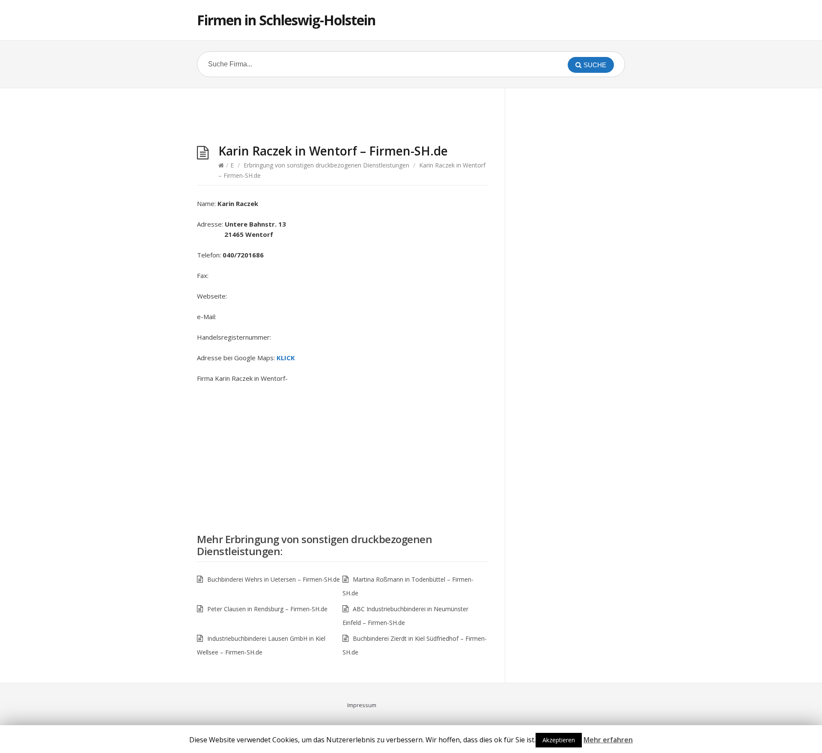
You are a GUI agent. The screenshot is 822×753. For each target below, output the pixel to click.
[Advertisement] (342, 118)
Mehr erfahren (608, 739)
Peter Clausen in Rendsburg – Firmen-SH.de (267, 609)
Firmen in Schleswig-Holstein (286, 20)
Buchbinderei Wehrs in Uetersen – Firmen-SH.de (273, 579)
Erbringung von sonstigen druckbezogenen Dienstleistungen (326, 165)
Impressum (361, 705)
